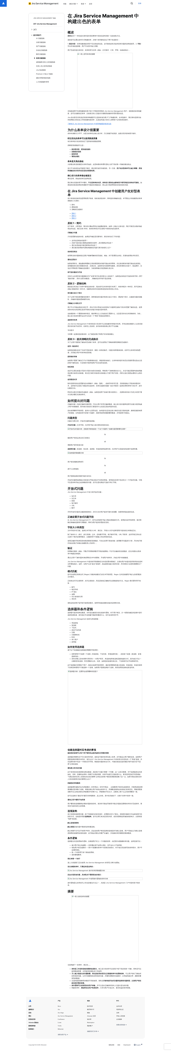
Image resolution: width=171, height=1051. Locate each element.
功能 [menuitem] (64, 4)
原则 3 (74, 218)
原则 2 (74, 216)
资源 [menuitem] (82, 4)
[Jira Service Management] (43, 3)
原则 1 (74, 213)
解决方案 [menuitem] (72, 4)
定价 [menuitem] (90, 4)
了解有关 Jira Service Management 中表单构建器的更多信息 (89, 124)
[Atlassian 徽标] (3, 3)
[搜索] (132, 3)
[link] (139, 3)
